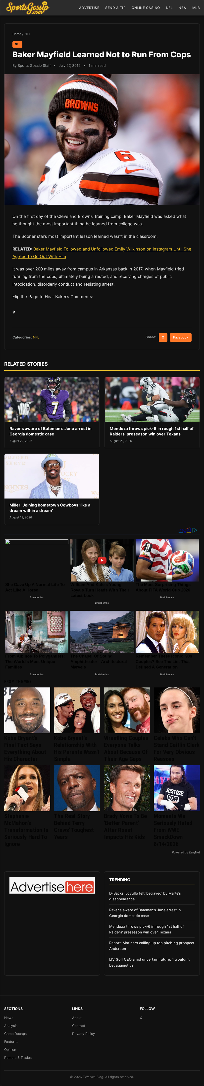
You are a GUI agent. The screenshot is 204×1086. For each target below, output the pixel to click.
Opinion (10, 1050)
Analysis (10, 1026)
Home (16, 34)
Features (11, 1042)
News (8, 1018)
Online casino (146, 8)
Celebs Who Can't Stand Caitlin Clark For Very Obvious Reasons (177, 748)
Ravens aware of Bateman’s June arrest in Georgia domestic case (50, 431)
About (77, 1018)
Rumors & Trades (18, 1058)
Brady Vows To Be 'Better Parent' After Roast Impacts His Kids (125, 826)
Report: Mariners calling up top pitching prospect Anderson (151, 946)
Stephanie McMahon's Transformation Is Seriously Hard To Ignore (26, 830)
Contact (78, 1026)
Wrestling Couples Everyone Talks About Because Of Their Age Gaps (126, 748)
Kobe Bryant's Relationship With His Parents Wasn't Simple (77, 748)
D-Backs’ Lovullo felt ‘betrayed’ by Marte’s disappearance (145, 896)
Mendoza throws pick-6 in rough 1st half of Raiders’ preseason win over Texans (152, 431)
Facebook (180, 337)
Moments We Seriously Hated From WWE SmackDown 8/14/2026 (173, 830)
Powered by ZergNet (186, 852)
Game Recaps (15, 1034)
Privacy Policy (83, 1034)
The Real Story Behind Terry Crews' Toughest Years (74, 826)
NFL (169, 8)
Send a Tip (115, 8)
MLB (196, 8)
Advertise (89, 8)
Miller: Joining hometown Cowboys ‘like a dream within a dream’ (49, 507)
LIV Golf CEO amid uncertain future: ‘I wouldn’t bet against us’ (149, 962)
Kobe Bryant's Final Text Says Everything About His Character (25, 748)
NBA (182, 8)
